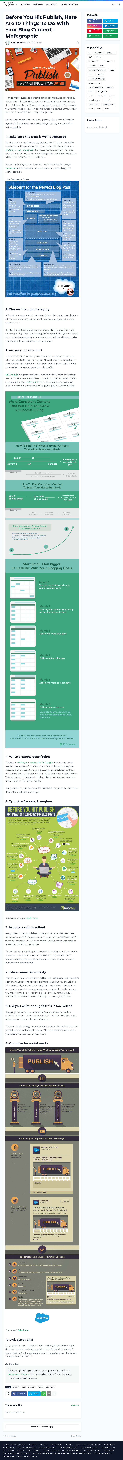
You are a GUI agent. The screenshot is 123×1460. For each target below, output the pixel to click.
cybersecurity (94, 83)
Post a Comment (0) (42, 1427)
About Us (44, 1444)
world (107, 109)
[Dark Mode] (114, 4)
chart (91, 74)
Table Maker (109, 1450)
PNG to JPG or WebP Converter (16, 1453)
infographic (102, 91)
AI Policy (69, 1444)
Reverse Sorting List (89, 1447)
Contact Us (80, 1444)
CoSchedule (11, 375)
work (99, 109)
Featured (40, 1387)
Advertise (25, 4)
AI (90, 53)
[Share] (77, 43)
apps (102, 66)
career (112, 70)
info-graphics (50, 1387)
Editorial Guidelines (69, 4)
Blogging (16, 1387)
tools (91, 109)
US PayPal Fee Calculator (13, 1450)
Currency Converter (51, 1450)
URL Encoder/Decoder (68, 1447)
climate (100, 74)
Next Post (75, 1436)
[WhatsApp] (43, 1393)
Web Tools (38, 4)
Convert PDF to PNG (92, 1450)
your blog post (25, 150)
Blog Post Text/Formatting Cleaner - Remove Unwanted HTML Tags (62, 1453)
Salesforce (23, 1330)
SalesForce (11, 168)
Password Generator (27, 1447)
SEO (91, 57)
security (107, 100)
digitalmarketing (96, 87)
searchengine (94, 100)
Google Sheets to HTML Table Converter (20, 1456)
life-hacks (102, 96)
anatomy (10, 150)
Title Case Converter (47, 1447)
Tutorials (92, 66)
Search (99, 57)
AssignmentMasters (19, 1374)
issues (91, 96)
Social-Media (94, 61)
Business (98, 53)
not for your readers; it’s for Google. (35, 762)
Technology (108, 61)
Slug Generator (9, 1447)
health (91, 91)
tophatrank (32, 918)
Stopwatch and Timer (71, 1450)
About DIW (51, 4)
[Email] (49, 1393)
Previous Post (10, 1436)
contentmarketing (28, 1387)
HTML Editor (109, 1444)
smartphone (94, 104)
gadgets (110, 87)
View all (74, 1405)
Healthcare (110, 53)
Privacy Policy (57, 1444)
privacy (112, 96)
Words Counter (94, 1444)
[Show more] (54, 1393)
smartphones (108, 104)
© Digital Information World (14, 1444)
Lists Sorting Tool (108, 1447)
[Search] (118, 4)
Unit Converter (33, 1450)
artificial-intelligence (97, 70)
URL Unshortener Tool (103, 1453)
